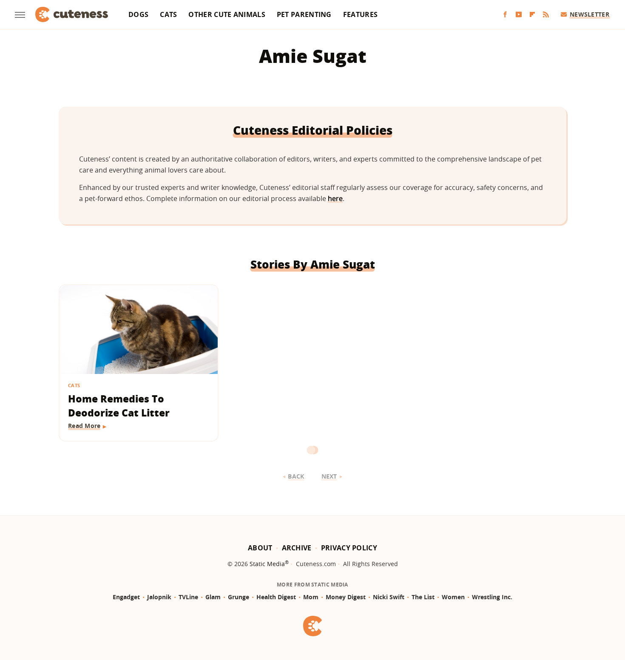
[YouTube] (518, 15)
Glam (213, 597)
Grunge (238, 597)
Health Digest (276, 597)
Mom (310, 597)
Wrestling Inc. (492, 597)
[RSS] (545, 15)
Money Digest (346, 597)
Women (453, 597)
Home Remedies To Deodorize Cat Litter (119, 405)
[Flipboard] (532, 15)
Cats (168, 14)
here (335, 198)
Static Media (267, 564)
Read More (84, 426)
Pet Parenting (304, 14)
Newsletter (589, 14)
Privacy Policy (349, 547)
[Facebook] (505, 15)
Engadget (126, 597)
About (260, 547)
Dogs (138, 14)
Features (360, 14)
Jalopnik (159, 597)
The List (423, 597)
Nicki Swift (388, 597)
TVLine (188, 597)
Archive (297, 547)
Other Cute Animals (226, 14)
